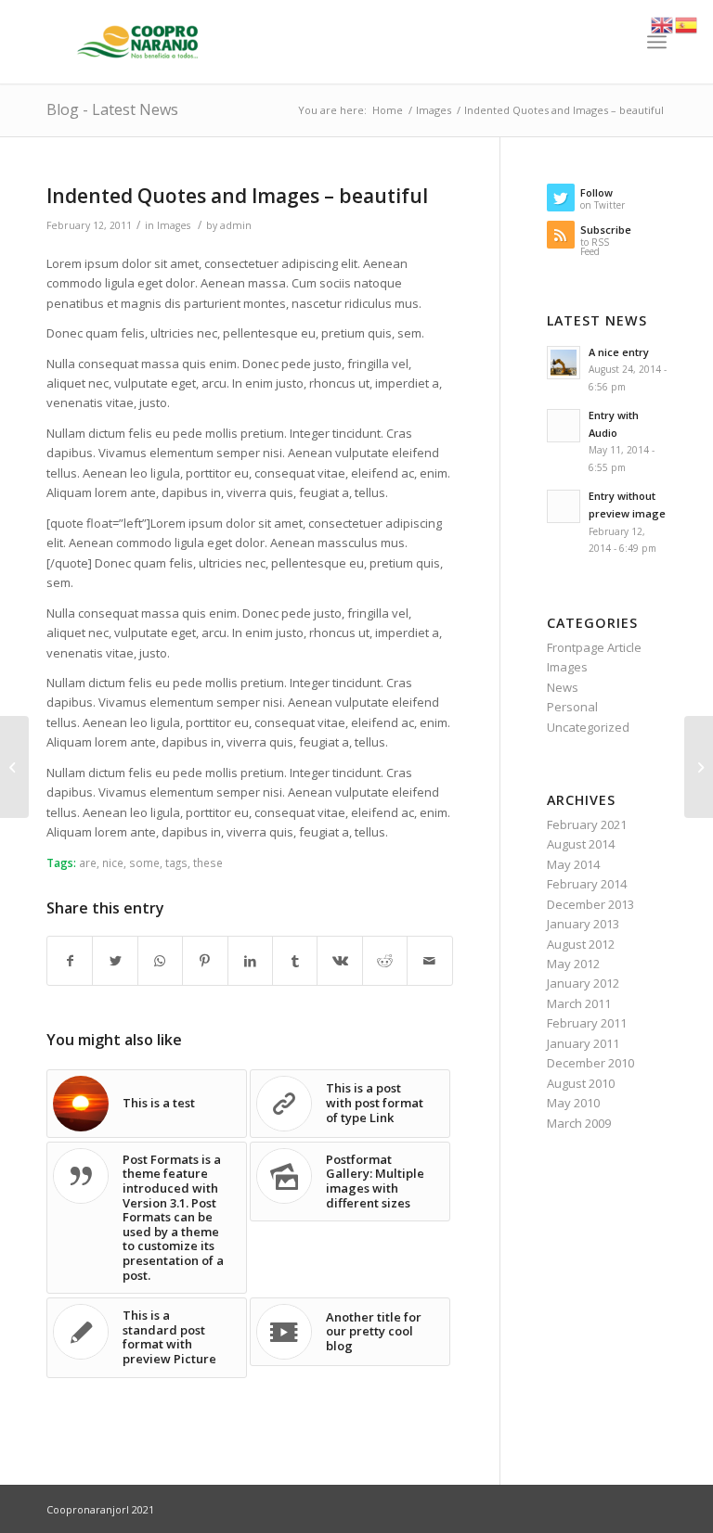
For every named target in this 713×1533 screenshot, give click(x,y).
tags (176, 862)
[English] (663, 23)
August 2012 (581, 944)
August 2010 (581, 1083)
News (562, 687)
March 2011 (579, 1003)
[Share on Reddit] (385, 961)
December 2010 (590, 1062)
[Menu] (657, 42)
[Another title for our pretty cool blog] (14, 767)
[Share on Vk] (339, 961)
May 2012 (573, 963)
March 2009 (579, 1123)
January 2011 (583, 1043)
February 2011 (587, 1023)
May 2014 (573, 864)
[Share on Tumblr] (295, 961)
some (144, 862)
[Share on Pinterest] (205, 961)
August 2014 (581, 844)
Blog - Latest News (112, 109)
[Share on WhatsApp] (160, 961)
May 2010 (573, 1102)
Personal (572, 706)
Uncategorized (588, 727)
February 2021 (587, 824)
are (88, 862)
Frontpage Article (594, 647)
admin (236, 225)
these (208, 862)
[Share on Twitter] (114, 961)
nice (112, 862)
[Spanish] (687, 23)
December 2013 (590, 904)
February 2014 (587, 883)
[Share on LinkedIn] (250, 961)
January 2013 (583, 923)
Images (173, 225)
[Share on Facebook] (69, 961)
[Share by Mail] (430, 961)
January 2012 (583, 983)
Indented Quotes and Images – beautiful (237, 196)
